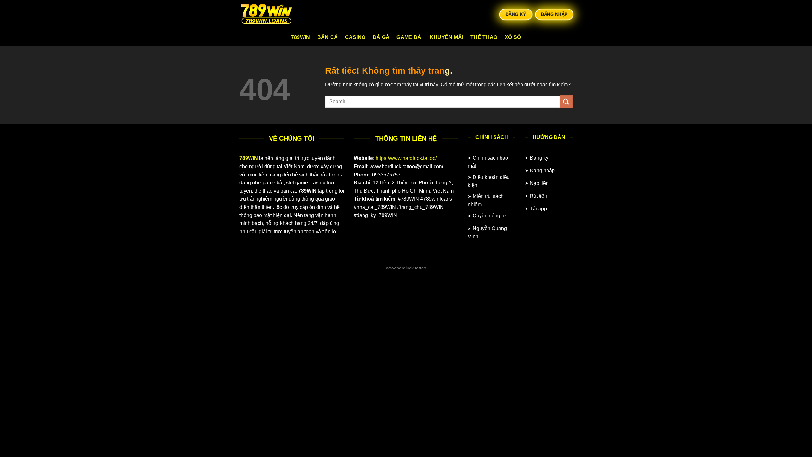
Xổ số (513, 37)
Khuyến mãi (446, 37)
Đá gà (381, 37)
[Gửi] (566, 101)
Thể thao (484, 37)
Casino (355, 37)
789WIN (300, 37)
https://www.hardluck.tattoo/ (406, 158)
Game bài (409, 37)
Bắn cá (327, 37)
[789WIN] (271, 14)
